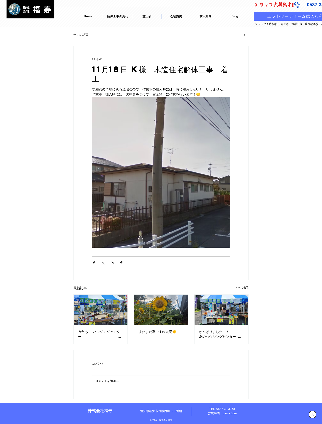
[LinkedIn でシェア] (112, 262)
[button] (244, 34)
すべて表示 (242, 287)
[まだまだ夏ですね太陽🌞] (161, 310)
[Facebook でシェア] (94, 262)
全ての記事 (80, 34)
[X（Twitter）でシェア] (103, 262)
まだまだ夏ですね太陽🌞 (157, 331)
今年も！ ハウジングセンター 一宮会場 (100, 334)
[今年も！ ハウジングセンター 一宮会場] (100, 310)
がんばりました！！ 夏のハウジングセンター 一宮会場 (221, 334)
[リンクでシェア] (121, 262)
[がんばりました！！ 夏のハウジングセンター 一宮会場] (221, 310)
